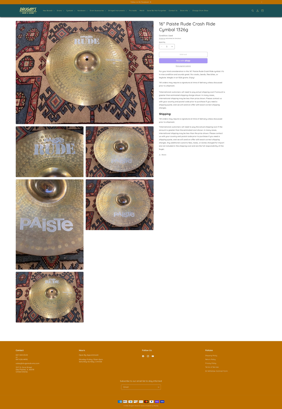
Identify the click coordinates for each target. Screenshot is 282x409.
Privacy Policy (210, 363)
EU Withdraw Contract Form (216, 371)
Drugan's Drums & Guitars (137, 405)
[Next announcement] (261, 2)
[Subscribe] (158, 387)
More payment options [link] (183, 66)
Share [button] (164, 155)
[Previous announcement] (20, 2)
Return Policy (210, 359)
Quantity (162, 42)
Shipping (162, 38)
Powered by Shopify (152, 405)
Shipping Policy (211, 355)
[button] (49, 10)
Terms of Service (212, 367)
